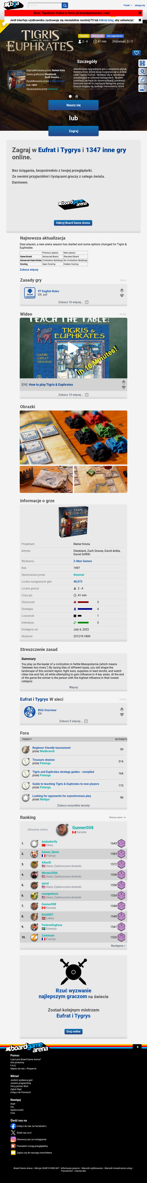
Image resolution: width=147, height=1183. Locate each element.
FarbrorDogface (52, 925)
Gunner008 (83, 827)
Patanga (45, 763)
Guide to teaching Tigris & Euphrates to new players (65, 784)
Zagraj (35, 15)
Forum (101, 15)
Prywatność (67, 1171)
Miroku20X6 (50, 873)
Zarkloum (48, 935)
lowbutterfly (49, 841)
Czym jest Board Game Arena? (25, 1059)
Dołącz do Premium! (20, 1092)
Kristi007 (47, 914)
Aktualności (53, 15)
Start (12, 1103)
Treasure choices (43, 760)
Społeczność (84, 15)
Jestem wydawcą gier (21, 1080)
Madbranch (47, 751)
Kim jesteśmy (17, 1062)
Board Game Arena (23, 1168)
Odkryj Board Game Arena (73, 223)
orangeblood (50, 893)
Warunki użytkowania (92, 1168)
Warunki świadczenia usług (118, 1168)
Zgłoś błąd (15, 1089)
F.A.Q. (13, 1065)
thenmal (53, 89)
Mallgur (45, 799)
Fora (12, 1113)
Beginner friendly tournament (51, 747)
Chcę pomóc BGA (19, 1086)
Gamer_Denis (50, 852)
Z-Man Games (58, 81)
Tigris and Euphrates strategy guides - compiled (63, 772)
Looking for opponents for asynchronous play (61, 796)
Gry (68, 15)
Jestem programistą (20, 1083)
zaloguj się (140, 5)
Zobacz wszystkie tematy (73, 805)
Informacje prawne (70, 1168)
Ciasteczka (80, 1171)
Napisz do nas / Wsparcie (23, 1068)
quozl (45, 883)
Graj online (73, 1031)
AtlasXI (46, 862)
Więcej (73, 687)
